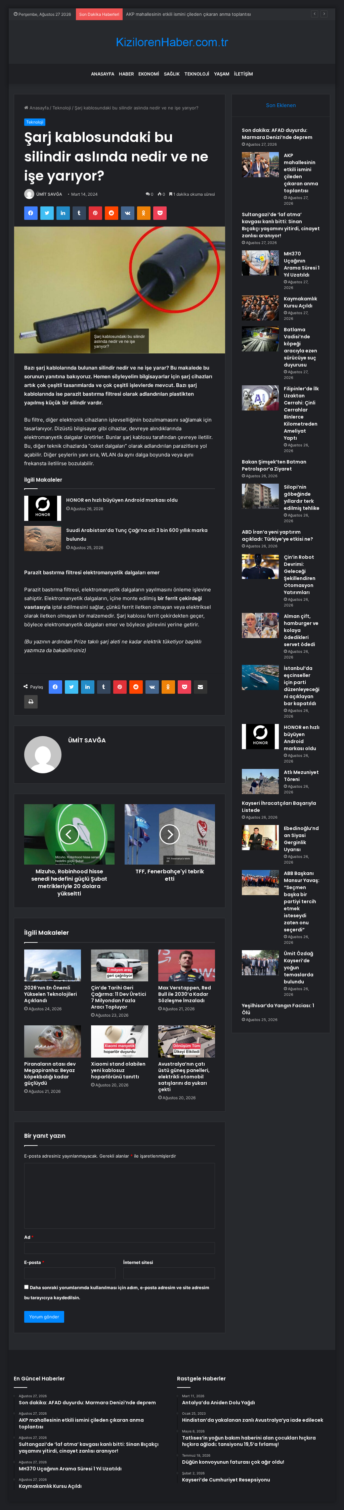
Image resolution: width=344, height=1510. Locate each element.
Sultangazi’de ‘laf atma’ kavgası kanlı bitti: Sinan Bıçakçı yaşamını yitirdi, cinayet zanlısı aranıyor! (281, 225)
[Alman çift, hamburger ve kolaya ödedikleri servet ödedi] (260, 625)
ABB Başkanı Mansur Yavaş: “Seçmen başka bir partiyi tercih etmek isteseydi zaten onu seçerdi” (301, 901)
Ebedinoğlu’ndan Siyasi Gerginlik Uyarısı (301, 839)
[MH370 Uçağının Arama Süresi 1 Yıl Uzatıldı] (260, 263)
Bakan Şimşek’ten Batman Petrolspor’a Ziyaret (274, 465)
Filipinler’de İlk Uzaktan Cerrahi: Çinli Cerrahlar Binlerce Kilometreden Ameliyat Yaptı (301, 413)
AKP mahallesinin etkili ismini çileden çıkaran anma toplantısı (301, 173)
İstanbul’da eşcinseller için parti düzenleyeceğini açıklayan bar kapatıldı (301, 686)
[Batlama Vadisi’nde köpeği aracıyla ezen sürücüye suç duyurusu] (260, 338)
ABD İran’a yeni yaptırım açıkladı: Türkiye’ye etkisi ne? (277, 535)
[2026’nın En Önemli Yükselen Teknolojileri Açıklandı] (52, 965)
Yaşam (221, 74)
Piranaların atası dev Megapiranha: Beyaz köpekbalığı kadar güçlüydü (50, 1073)
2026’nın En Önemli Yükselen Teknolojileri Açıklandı (50, 994)
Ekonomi (148, 74)
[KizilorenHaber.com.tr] (172, 42)
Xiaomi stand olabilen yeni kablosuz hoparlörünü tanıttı (118, 1070)
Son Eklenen (281, 105)
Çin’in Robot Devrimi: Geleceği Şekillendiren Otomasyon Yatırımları (299, 575)
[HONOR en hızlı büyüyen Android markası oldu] (42, 508)
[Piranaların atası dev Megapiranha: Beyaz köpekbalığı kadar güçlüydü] (52, 1041)
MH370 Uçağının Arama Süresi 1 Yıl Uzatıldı (301, 264)
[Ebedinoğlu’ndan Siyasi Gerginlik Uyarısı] (260, 837)
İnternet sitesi (138, 1262)
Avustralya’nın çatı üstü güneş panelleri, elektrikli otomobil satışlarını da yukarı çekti (184, 1077)
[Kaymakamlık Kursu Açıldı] (260, 308)
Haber (126, 74)
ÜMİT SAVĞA (49, 194)
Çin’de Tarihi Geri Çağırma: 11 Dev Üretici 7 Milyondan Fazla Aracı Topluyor (118, 997)
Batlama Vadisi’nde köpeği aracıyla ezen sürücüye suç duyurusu (300, 347)
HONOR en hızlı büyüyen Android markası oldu (122, 500)
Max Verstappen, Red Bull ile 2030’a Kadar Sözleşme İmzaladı (184, 994)
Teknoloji (196, 74)
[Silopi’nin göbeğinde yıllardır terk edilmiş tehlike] (260, 496)
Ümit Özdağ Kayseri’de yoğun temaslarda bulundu (298, 967)
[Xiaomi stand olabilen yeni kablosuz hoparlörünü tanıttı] (119, 1041)
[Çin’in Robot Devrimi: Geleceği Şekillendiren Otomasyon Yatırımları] (260, 566)
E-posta (34, 1262)
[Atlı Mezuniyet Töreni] (260, 781)
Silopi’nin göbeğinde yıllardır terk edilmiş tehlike (301, 498)
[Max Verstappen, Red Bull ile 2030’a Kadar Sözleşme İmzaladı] (186, 965)
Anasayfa (102, 74)
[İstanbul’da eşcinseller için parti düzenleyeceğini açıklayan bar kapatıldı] (260, 677)
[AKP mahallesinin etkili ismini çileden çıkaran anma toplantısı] (260, 164)
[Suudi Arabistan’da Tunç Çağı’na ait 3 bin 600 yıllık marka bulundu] (42, 538)
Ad (29, 1237)
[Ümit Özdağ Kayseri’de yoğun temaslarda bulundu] (260, 962)
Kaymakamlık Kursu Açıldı (300, 302)
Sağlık (172, 74)
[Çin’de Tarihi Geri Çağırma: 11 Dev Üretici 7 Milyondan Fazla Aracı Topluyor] (119, 965)
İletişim (243, 74)
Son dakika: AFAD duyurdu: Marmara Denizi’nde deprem (277, 134)
